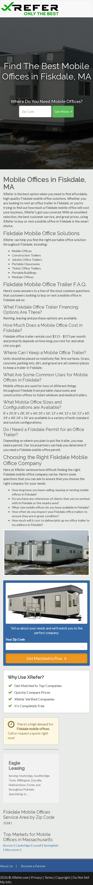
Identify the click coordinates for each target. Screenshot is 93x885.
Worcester (12, 850)
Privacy (36, 877)
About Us (6, 866)
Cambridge (23, 845)
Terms (48, 877)
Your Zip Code (16, 639)
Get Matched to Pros (45, 658)
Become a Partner (33, 866)
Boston (8, 845)
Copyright (62, 877)
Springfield (51, 845)
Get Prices (62, 111)
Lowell (37, 845)
